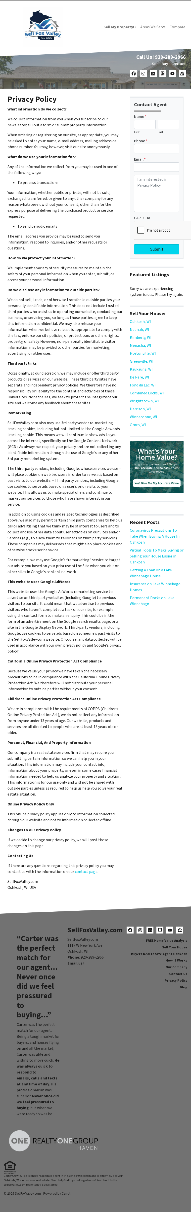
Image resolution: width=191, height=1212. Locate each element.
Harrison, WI (140, 409)
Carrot (66, 1193)
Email (140, 159)
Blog (183, 987)
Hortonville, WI (143, 353)
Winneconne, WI (143, 417)
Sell (155, 64)
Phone (140, 141)
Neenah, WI (139, 329)
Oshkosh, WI (140, 321)
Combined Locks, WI (147, 393)
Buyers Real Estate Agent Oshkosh (159, 954)
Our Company (176, 967)
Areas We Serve (153, 27)
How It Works (176, 960)
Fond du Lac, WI (143, 385)
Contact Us (178, 973)
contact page (86, 871)
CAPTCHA (142, 218)
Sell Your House (174, 947)
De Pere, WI (139, 377)
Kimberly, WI (140, 337)
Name (140, 116)
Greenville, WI (141, 361)
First (137, 132)
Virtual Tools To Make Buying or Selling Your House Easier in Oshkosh (157, 556)
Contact (178, 64)
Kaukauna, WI (141, 369)
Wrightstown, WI (144, 401)
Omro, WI (138, 425)
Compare (177, 27)
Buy (165, 64)
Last (160, 132)
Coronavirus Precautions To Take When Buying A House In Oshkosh (155, 536)
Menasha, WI (140, 345)
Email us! (75, 963)
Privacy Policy (176, 980)
